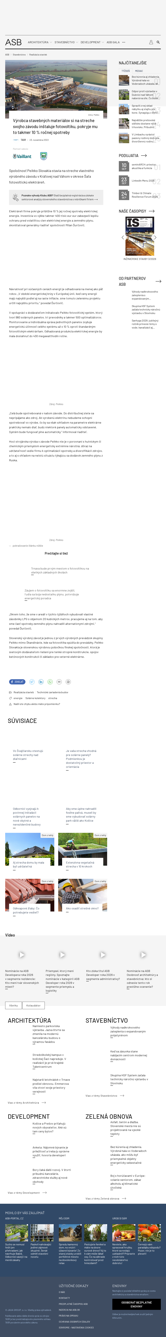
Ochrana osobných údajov (74, 1321)
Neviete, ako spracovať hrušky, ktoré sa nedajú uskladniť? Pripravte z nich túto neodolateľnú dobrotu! (123, 1254)
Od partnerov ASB (132, 281)
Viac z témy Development (24, 1192)
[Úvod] (13, 41)
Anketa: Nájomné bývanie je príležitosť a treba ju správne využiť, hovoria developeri (51, 1151)
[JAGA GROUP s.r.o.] (14, 1293)
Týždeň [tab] (126, 71)
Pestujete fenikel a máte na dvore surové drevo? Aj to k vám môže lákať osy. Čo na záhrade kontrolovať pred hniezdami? (95, 1254)
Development (91, 42)
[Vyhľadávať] (158, 42)
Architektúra (38, 42)
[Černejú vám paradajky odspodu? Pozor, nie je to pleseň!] (149, 1232)
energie (18, 698)
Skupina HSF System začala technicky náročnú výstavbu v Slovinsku (129, 1079)
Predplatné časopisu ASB (73, 1304)
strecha (52, 698)
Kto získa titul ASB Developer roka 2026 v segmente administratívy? (103, 975)
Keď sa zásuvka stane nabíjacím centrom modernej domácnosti (128, 1055)
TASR (23, 139)
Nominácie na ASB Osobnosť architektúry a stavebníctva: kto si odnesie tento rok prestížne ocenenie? (142, 978)
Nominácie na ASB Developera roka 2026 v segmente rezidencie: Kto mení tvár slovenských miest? (22, 978)
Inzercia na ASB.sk (69, 1309)
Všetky (13, 1005)
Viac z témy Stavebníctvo (101, 1095)
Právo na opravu (68, 1315)
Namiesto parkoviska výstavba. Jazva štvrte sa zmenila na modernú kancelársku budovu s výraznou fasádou (49, 1033)
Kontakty (64, 1298)
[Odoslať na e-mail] (59, 681)
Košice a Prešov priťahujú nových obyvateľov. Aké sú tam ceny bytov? (49, 1127)
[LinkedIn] (41, 681)
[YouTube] (50, 681)
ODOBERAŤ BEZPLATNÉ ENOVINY (136, 1304)
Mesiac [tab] (139, 71)
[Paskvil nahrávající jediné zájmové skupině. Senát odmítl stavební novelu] (42, 1232)
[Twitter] (32, 681)
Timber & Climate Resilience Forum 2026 (145, 194)
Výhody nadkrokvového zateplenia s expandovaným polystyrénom (128, 1031)
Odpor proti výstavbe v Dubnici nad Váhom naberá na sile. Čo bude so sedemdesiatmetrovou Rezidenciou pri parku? (145, 95)
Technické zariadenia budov (52, 692)
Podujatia (128, 155)
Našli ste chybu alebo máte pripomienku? (37, 703)
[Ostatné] (123, 42)
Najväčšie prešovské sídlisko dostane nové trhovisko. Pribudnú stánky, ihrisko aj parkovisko (144, 123)
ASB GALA (113, 42)
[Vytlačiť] (68, 681)
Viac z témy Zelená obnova (102, 1198)
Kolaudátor (33, 1005)
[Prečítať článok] (22, 955)
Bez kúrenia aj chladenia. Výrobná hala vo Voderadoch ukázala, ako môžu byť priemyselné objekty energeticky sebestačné (128, 1154)
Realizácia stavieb (24, 692)
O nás (62, 1292)
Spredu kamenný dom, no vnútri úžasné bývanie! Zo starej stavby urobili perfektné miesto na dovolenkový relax (70, 1254)
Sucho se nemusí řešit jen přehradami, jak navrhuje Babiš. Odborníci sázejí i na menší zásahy (16, 1252)
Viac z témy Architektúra (23, 1102)
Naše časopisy (132, 211)
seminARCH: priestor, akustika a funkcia (144, 166)
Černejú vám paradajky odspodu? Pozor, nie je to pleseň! (149, 1249)
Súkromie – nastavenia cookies (76, 1327)
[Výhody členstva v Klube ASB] (15, 196)
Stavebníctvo (65, 42)
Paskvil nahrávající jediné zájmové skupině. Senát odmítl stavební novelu (41, 1250)
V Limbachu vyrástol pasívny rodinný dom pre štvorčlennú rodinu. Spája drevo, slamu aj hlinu (145, 138)
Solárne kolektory (35, 698)
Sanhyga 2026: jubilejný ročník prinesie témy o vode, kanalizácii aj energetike (145, 324)
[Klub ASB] (151, 42)
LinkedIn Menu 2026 (143, 180)
